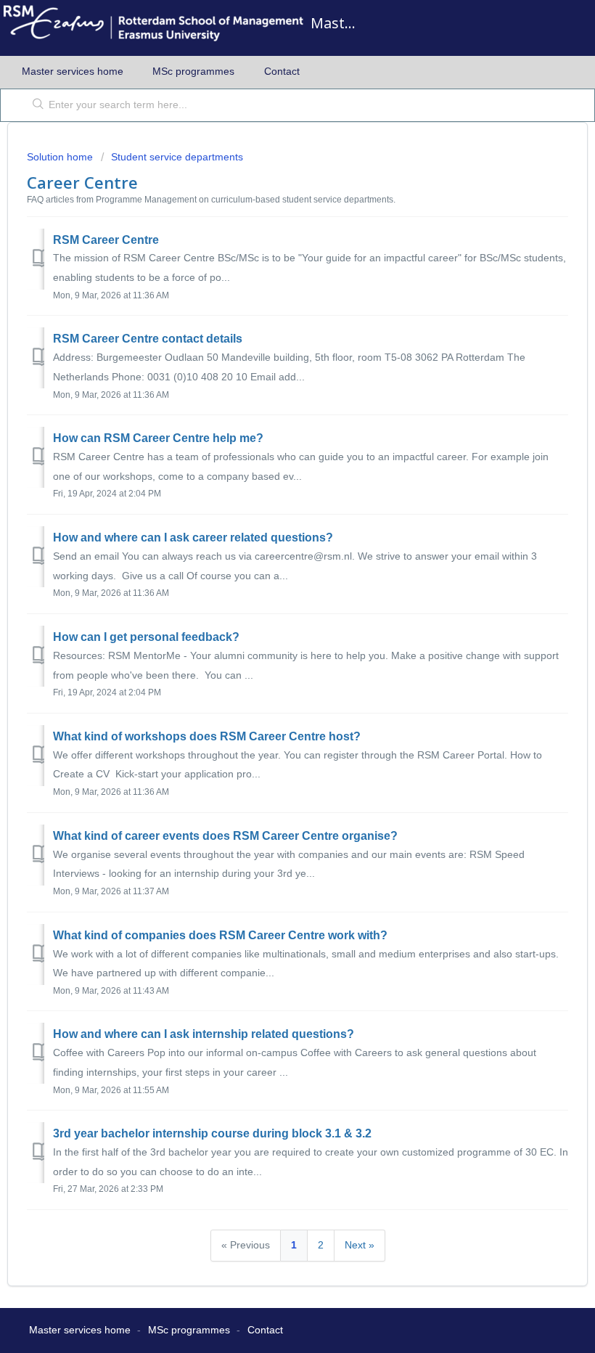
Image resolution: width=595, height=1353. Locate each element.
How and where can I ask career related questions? (193, 537)
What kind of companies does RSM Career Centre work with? (220, 935)
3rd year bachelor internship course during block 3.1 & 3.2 (212, 1133)
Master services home (72, 71)
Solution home (61, 157)
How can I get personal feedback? (146, 637)
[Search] (35, 105)
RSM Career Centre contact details (147, 338)
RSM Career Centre (106, 240)
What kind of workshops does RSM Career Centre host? (207, 736)
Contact (282, 71)
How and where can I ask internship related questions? (203, 1034)
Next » (359, 1245)
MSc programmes (193, 71)
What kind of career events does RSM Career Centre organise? (225, 836)
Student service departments (177, 157)
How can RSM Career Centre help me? (158, 438)
